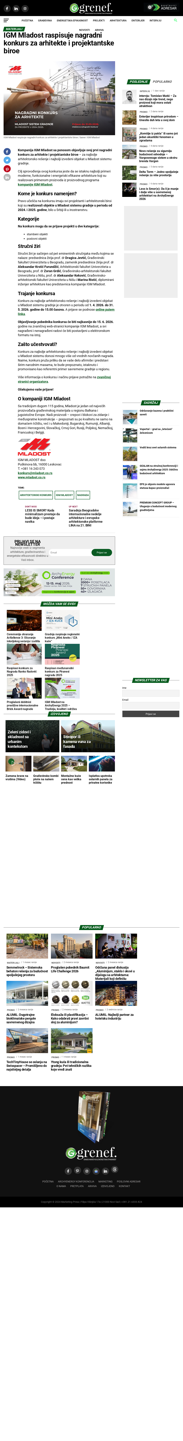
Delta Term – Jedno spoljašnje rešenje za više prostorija (158, 173)
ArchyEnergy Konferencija (76, 1181)
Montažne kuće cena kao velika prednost (71, 779)
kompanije (35, 184)
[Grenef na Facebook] (7, 152)
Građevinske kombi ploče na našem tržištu (45, 779)
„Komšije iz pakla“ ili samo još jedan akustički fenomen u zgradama (158, 137)
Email (125, 699)
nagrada (83, 495)
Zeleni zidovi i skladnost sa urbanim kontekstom (19, 739)
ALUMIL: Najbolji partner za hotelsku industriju (114, 1016)
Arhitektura (118, 20)
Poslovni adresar (128, 1181)
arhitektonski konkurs (36, 495)
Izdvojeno (108, 1186)
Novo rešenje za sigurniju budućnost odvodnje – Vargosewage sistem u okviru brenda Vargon (158, 156)
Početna (27, 20)
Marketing (105, 1181)
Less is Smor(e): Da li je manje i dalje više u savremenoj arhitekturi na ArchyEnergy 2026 (159, 194)
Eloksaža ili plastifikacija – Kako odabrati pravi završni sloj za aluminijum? (70, 1018)
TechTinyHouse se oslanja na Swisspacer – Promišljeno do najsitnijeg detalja (26, 1065)
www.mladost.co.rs (31, 477)
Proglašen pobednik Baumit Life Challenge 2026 (70, 969)
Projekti (99, 20)
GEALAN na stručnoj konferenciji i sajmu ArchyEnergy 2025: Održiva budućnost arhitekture (159, 469)
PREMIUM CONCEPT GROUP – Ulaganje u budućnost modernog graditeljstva (158, 506)
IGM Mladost (64, 495)
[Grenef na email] (7, 178)
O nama (61, 1186)
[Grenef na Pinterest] (7, 170)
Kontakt (124, 1186)
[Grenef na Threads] (114, 1169)
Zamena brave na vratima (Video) (17, 777)
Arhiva (99, 30)
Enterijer (138, 20)
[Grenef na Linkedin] (105, 1171)
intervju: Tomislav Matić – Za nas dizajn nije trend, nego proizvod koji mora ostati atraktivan (157, 101)
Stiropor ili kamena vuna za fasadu (77, 741)
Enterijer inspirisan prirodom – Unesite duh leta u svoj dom (158, 118)
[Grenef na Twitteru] (7, 161)
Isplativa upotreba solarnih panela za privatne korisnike (100, 779)
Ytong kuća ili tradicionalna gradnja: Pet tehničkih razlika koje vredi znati (71, 1065)
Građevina (45, 20)
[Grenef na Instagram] (86, 1171)
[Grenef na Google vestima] (96, 1171)
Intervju (155, 20)
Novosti (84, 30)
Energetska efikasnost (72, 20)
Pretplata (77, 1186)
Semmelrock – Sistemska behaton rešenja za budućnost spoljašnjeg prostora (27, 971)
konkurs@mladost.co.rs (35, 473)
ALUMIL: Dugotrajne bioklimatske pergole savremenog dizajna (21, 1018)
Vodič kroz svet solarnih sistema (158, 447)
